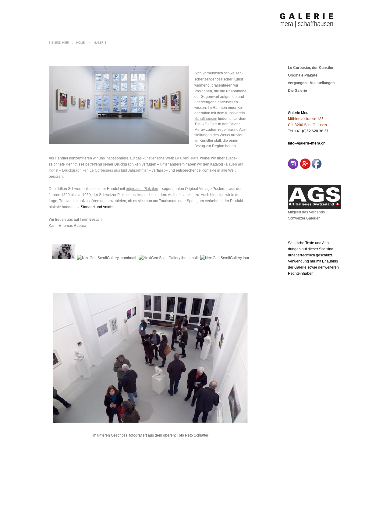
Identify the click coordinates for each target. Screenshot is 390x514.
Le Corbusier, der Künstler (311, 68)
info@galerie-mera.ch (306, 143)
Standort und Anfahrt (98, 207)
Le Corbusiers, (187, 158)
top (338, 480)
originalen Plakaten (142, 189)
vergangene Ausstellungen (311, 83)
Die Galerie (297, 90)
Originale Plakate (302, 75)
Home (80, 42)
